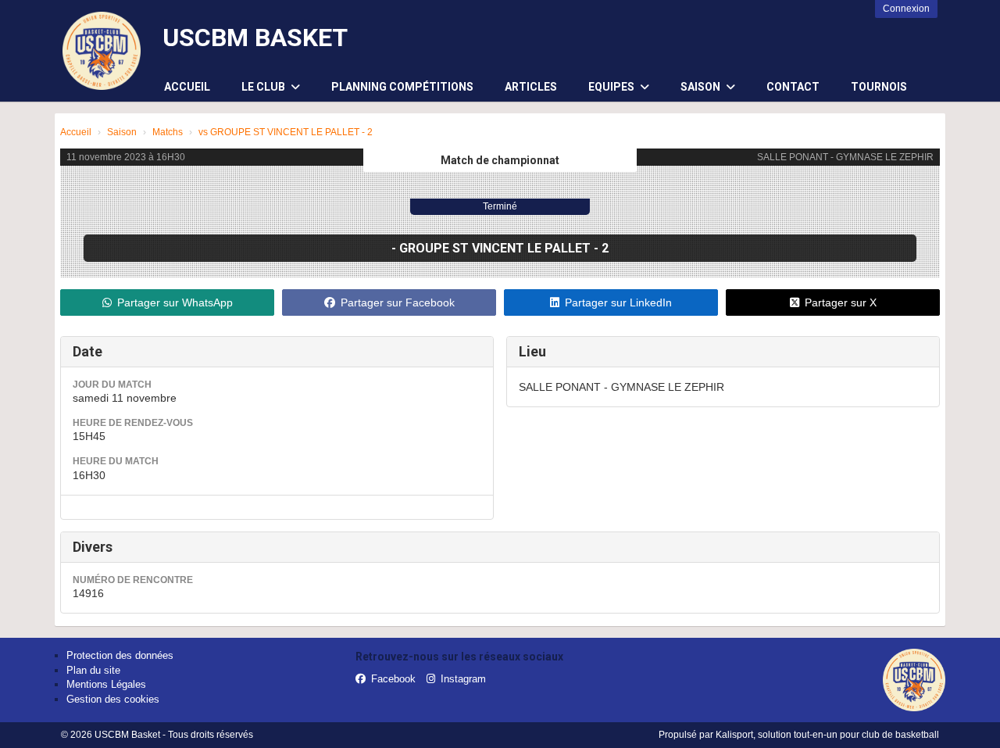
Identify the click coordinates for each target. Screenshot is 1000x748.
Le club (264, 87)
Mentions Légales (106, 684)
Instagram (463, 679)
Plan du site (93, 670)
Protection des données (119, 655)
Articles (531, 87)
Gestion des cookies (112, 699)
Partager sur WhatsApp (175, 302)
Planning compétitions (402, 87)
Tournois (879, 87)
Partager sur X (841, 302)
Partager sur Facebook (398, 302)
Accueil (187, 87)
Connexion (906, 8)
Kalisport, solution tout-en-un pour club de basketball (827, 734)
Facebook (393, 679)
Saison (701, 87)
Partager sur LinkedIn (618, 302)
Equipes (612, 87)
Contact (793, 87)
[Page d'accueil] (101, 51)
